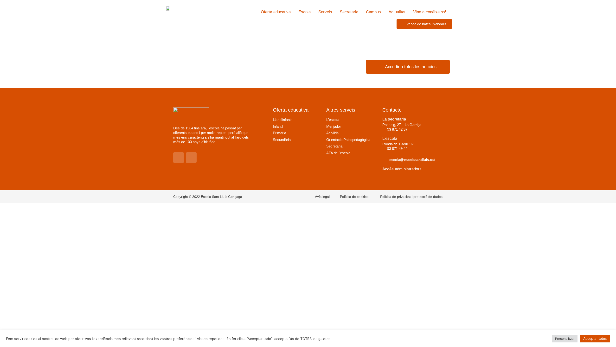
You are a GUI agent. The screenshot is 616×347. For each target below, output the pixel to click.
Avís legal (322, 197)
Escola (304, 12)
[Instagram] (178, 157)
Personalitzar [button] (565, 338)
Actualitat (397, 12)
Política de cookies (354, 197)
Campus (373, 12)
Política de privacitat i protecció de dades (411, 197)
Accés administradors (402, 169)
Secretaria (349, 12)
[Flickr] (191, 157)
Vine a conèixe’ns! (429, 12)
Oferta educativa (276, 12)
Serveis (325, 12)
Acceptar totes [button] (595, 338)
